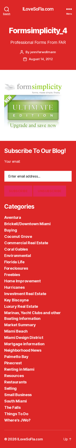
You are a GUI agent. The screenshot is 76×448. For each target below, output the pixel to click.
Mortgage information (24, 344)
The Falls (12, 407)
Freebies (12, 274)
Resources (14, 375)
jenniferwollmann (43, 52)
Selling (10, 388)
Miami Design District (23, 337)
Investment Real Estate (25, 293)
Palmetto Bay (16, 356)
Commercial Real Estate (26, 243)
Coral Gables (16, 249)
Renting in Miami (19, 369)
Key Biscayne (16, 300)
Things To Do (16, 414)
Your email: (12, 161)
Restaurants (15, 382)
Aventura (12, 217)
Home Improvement (22, 281)
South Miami (15, 401)
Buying (10, 230)
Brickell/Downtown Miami (27, 224)
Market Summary (20, 325)
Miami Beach (16, 331)
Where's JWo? (17, 420)
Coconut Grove (18, 236)
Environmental (17, 255)
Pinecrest (13, 363)
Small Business (18, 395)
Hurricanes (14, 287)
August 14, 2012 (41, 59)
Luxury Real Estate (21, 306)
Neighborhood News (22, 350)
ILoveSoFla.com (38, 9)
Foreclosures (16, 268)
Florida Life (14, 262)
